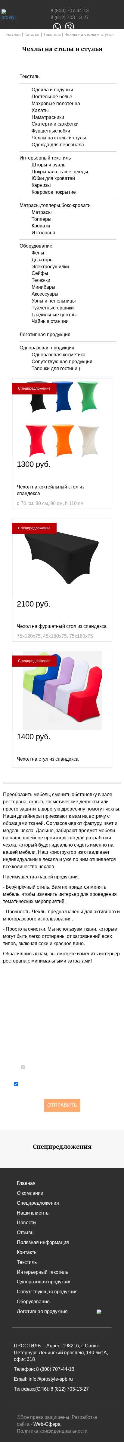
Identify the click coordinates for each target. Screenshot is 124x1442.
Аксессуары (45, 294)
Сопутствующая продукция (62, 361)
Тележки (41, 280)
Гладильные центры (54, 314)
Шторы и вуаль (48, 164)
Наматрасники (48, 117)
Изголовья (43, 232)
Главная (13, 34)
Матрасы (42, 212)
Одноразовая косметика (58, 354)
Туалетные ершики (53, 307)
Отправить (62, 1105)
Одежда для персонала (58, 144)
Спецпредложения (38, 1203)
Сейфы (40, 273)
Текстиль (52, 34)
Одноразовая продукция (47, 347)
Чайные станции (50, 321)
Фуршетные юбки (51, 130)
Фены (38, 252)
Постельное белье (52, 96)
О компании (30, 1193)
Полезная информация (43, 1242)
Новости (26, 1222)
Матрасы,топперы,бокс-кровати (55, 205)
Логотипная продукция (45, 334)
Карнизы (41, 185)
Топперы (41, 219)
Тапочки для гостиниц (56, 368)
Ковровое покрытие (54, 192)
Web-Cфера (46, 1424)
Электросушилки (50, 266)
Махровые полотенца (56, 103)
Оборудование (36, 245)
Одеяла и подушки (52, 89)
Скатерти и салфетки (55, 123)
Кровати (41, 225)
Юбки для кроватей (53, 178)
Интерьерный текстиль (45, 157)
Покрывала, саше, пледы (60, 171)
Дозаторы (43, 259)
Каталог (32, 34)
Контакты (27, 1252)
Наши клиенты (33, 1212)
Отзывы (26, 1232)
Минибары (43, 287)
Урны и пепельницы (54, 300)
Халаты (40, 110)
